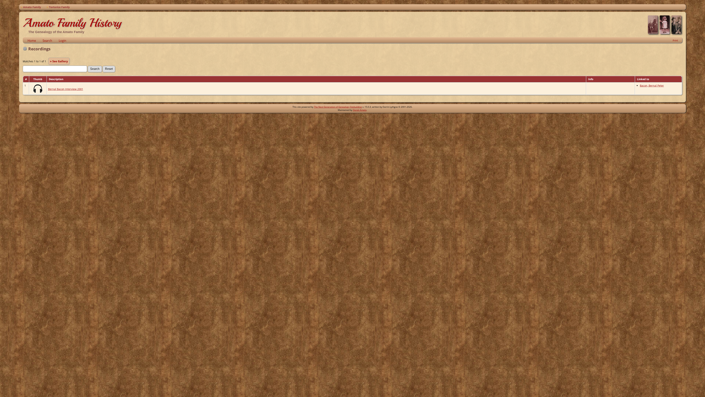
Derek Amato (359, 110)
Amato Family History (72, 22)
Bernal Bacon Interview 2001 (65, 89)
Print (675, 40)
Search (47, 41)
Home (32, 41)
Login (62, 41)
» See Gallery (59, 61)
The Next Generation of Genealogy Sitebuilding (338, 106)
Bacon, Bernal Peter (652, 85)
